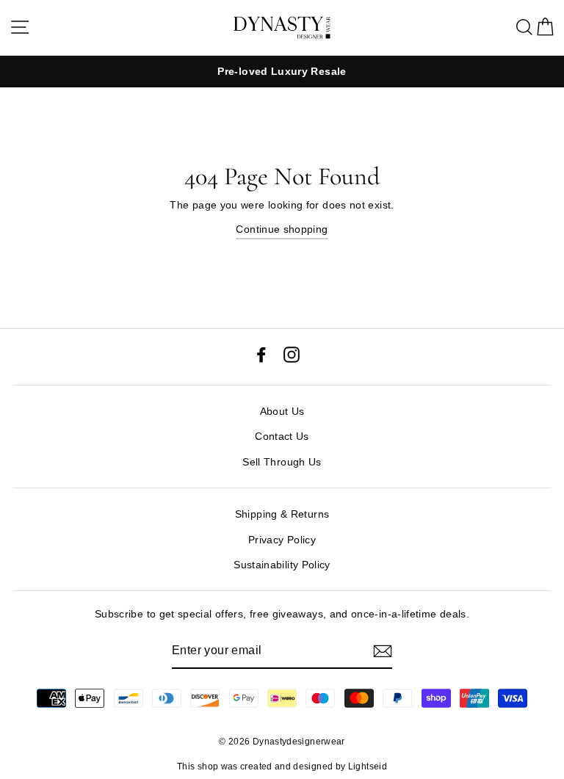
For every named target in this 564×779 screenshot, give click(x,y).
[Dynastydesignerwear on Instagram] (291, 353)
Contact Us (282, 436)
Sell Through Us (281, 462)
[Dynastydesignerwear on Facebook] (261, 353)
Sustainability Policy (282, 564)
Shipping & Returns (282, 514)
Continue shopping (282, 229)
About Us (282, 411)
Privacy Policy (282, 540)
